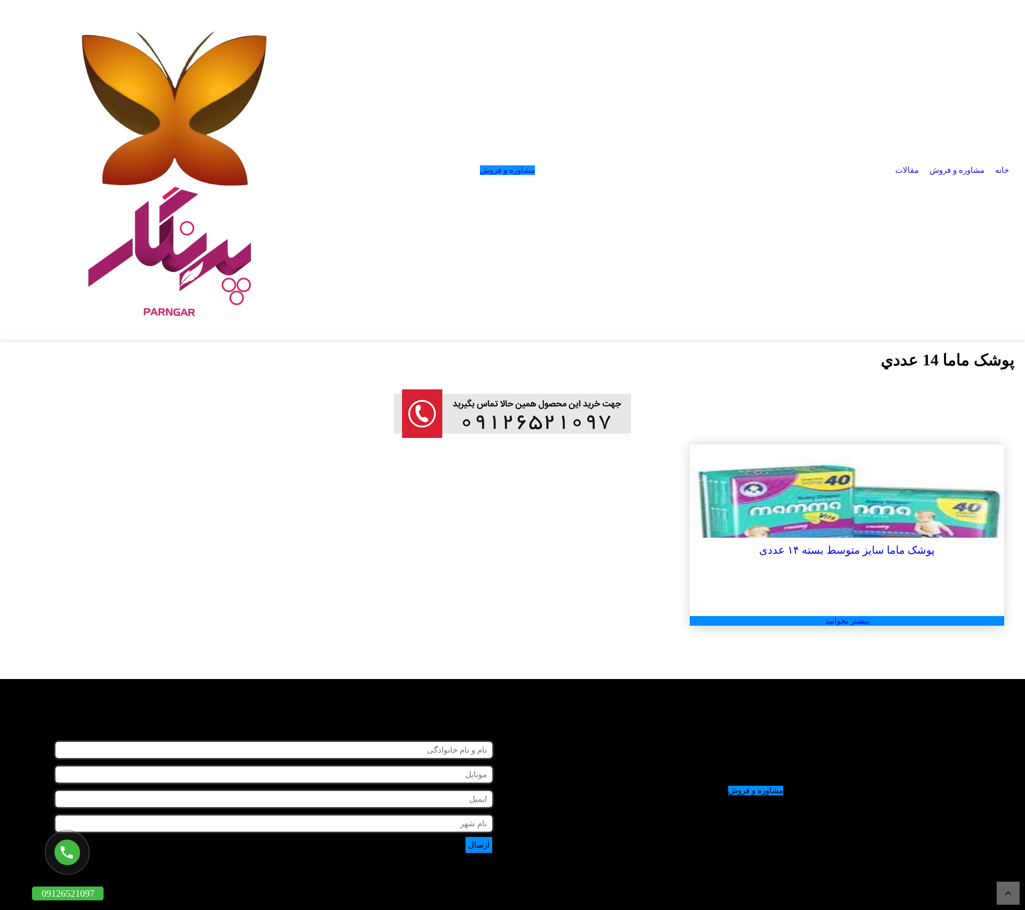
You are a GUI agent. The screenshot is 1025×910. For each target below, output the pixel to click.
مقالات (907, 170)
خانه (1002, 170)
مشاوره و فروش (956, 170)
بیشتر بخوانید (847, 621)
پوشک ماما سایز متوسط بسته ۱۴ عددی (847, 550)
